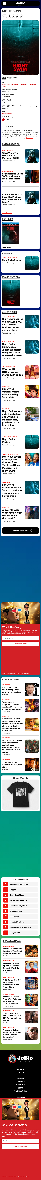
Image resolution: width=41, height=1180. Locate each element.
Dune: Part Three (17, 895)
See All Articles (7, 213)
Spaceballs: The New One (20, 927)
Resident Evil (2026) (18, 906)
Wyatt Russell (6, 84)
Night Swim (6, 247)
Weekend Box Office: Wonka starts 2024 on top (12, 372)
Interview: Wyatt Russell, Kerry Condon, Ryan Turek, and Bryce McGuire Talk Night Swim (11, 463)
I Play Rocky (15, 933)
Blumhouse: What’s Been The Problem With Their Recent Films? (12, 198)
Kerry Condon (16, 84)
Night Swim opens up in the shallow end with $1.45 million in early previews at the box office (12, 418)
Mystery (9, 113)
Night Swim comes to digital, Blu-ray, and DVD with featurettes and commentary (12, 325)
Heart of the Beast (17, 922)
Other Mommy (16, 911)
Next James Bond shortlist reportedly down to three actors (11, 689)
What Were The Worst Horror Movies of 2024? (10, 155)
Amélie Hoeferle (27, 84)
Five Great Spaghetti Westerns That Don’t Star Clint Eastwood (12, 951)
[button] (4, 3)
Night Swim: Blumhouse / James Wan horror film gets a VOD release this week (12, 350)
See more (29, 138)
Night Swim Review (12, 260)
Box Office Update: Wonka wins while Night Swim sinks (11, 393)
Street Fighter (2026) (19, 900)
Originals (20, 1085)
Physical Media (20, 1091)
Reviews (20, 1079)
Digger (13, 890)
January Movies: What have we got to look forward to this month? (12, 514)
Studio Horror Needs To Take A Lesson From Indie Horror (12, 176)
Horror (4, 113)
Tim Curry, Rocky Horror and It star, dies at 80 (12, 764)
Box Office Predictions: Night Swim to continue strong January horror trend (12, 490)
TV (20, 1075)
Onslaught (14, 916)
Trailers (21, 1082)
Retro (20, 1088)
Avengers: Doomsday (19, 884)
